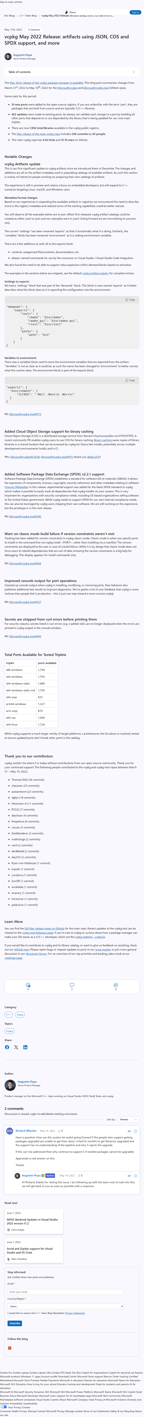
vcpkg (9, 1031)
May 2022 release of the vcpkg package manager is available (46, 82)
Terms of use (90, 1411)
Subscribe (15, 1323)
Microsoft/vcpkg (67, 88)
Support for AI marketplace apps (74, 1395)
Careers (55, 1399)
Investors (122, 1399)
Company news (86, 1399)
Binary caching (103, 440)
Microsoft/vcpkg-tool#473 (25, 414)
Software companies (24, 1399)
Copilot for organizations (94, 1372)
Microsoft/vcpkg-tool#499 (25, 636)
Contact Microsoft (46, 1411)
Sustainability (30, 1403)
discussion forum (36, 953)
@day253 (93, 457)
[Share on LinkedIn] (25, 1048)
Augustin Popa (22, 55)
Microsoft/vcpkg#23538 (25, 457)
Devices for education (95, 1380)
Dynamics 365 (41, 1392)
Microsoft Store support (90, 1376)
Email (11, 1283)
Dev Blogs (9, 15)
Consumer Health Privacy (13, 1411)
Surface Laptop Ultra (40, 1372)
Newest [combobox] (124, 1119)
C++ (8, 1014)
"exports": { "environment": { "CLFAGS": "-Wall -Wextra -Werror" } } (40, 394)
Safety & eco (117, 1411)
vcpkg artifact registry (95, 273)
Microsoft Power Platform (79, 1392)
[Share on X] (16, 1048)
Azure (13, 1395)
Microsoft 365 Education (13, 1384)
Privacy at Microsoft (105, 1399)
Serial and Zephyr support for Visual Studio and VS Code (30, 1250)
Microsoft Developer (27, 1395)
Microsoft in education (72, 1380)
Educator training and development (76, 1384)
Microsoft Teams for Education (124, 1380)
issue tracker (102, 949)
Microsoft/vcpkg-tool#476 (57, 457)
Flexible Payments (49, 1380)
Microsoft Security (23, 1392)
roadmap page (13, 958)
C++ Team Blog (28, 15)
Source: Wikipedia (16, 487)
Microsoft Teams (102, 1392)
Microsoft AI (6, 1392)
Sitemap (32, 1411)
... (113, 15)
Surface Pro (6, 1372)
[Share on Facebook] (7, 1048)
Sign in (135, 12)
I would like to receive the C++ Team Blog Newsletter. (46, 1313)
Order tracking (120, 1376)
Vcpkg (20, 1014)
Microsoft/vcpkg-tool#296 (25, 516)
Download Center (67, 1376)
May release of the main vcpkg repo (38, 134)
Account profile (49, 1376)
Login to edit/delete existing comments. (54, 1114)
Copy (132, 299)
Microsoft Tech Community (106, 1395)
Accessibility (16, 1403)
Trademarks (103, 1411)
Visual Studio (43, 1399)
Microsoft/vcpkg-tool (96, 88)
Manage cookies (74, 1411)
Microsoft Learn (47, 1395)
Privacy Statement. (75, 1313)
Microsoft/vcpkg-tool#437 (25, 602)
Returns (108, 1376)
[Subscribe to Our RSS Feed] (10, 1349)
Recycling (129, 1411)
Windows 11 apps (30, 1376)
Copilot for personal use (121, 1372)
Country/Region (17, 1298)
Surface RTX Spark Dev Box (66, 1372)
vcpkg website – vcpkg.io (90, 937)
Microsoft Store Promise (26, 1380)
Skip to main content (11, 2)
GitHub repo (21, 949)
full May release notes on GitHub (44, 928)
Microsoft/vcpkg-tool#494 (25, 563)
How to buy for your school (42, 1384)
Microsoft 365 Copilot (123, 1392)
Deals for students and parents (112, 1384)
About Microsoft (68, 1399)
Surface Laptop (21, 1372)
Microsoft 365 (57, 1392)
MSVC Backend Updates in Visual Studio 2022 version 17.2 (32, 1221)
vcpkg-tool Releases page (37, 932)
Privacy (61, 1411)
